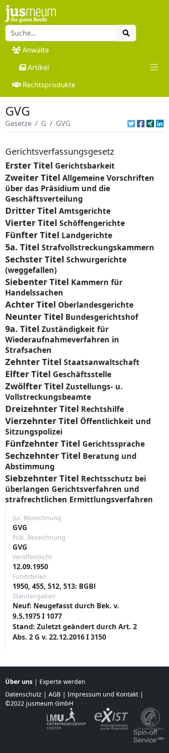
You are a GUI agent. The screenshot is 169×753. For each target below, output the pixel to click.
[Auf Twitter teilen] (131, 123)
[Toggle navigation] (154, 67)
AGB (55, 694)
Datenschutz (23, 694)
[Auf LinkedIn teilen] (160, 123)
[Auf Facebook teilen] (141, 123)
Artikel (38, 67)
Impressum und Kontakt (103, 694)
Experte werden (62, 681)
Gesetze (18, 123)
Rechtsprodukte (49, 85)
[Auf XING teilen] (150, 123)
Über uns (18, 681)
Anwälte (36, 50)
